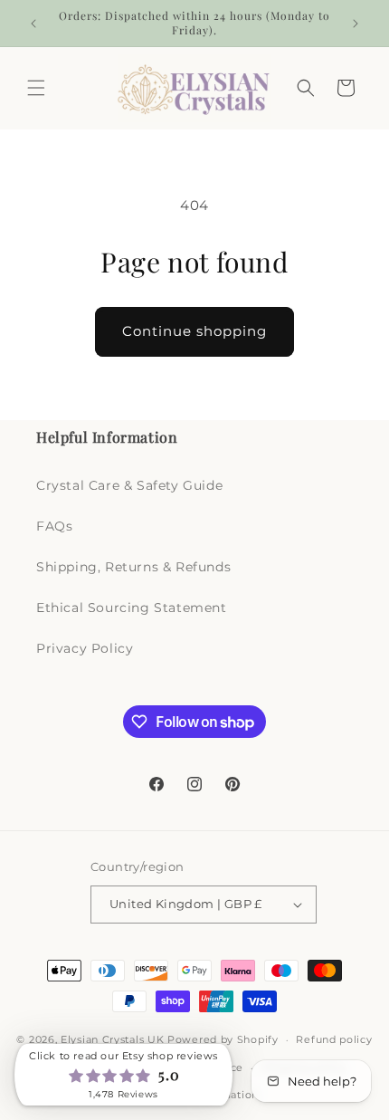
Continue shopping (194, 331)
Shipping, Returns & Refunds (133, 567)
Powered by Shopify (223, 1039)
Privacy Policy (84, 648)
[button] (36, 88)
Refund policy (334, 1039)
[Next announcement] (355, 23)
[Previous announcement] (33, 23)
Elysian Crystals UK (112, 1039)
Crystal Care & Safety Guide (129, 485)
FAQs (54, 526)
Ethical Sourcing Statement (131, 607)
